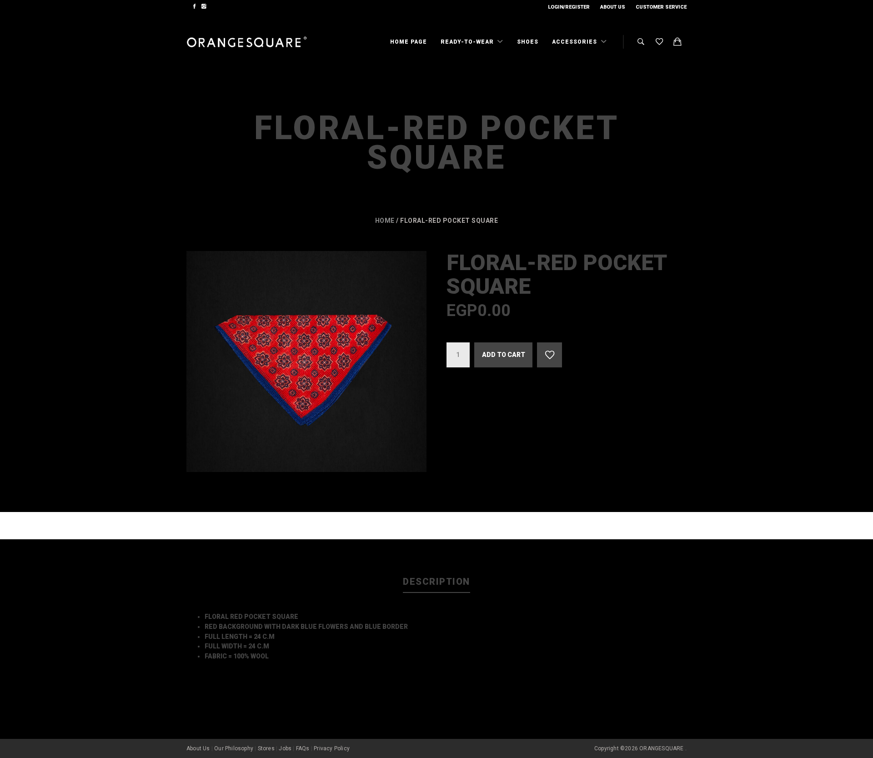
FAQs (303, 748)
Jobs (285, 748)
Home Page (408, 42)
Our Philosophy (233, 748)
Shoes (527, 42)
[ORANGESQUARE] (246, 42)
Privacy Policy (332, 748)
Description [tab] (436, 581)
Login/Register (569, 7)
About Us (612, 7)
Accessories (575, 42)
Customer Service (661, 7)
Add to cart (503, 354)
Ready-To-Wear (468, 42)
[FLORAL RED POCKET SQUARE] (306, 361)
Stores (266, 748)
